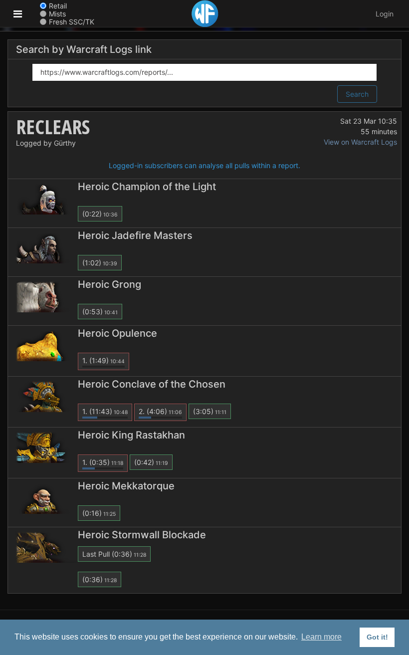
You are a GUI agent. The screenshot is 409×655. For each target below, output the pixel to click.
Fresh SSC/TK (71, 21)
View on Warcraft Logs (360, 142)
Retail (58, 5)
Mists (57, 13)
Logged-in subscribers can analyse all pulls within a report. (204, 165)
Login (385, 13)
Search (357, 94)
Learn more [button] (321, 637)
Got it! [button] (377, 637)
